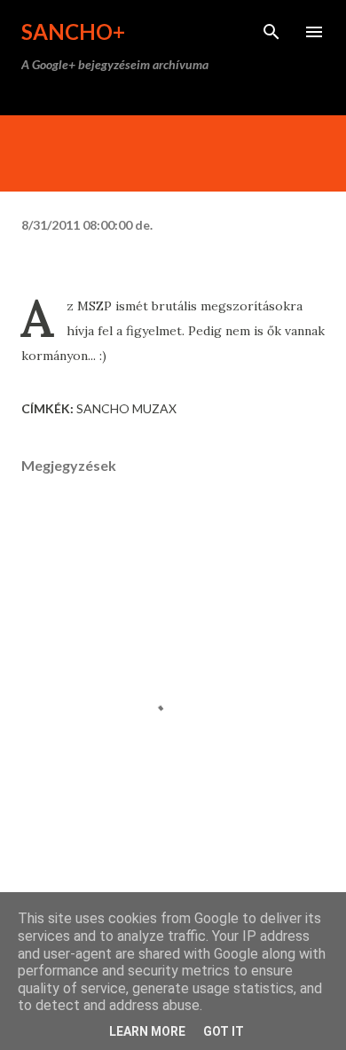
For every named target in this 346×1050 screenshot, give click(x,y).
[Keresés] (271, 32)
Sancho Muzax (126, 408)
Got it (223, 1031)
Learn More (147, 1031)
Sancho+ (73, 31)
